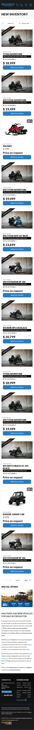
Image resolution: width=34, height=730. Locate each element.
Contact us (4, 658)
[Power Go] (17, 723)
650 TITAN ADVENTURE (14, 100)
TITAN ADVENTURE (12, 54)
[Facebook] (25, 700)
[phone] (21, 4)
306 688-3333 (8, 695)
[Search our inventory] (17, 4)
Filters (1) (10, 23)
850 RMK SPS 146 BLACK (15, 328)
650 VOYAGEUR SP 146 (14, 282)
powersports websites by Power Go (24, 718)
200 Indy (7, 146)
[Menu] (31, 5)
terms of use (9, 713)
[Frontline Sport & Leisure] (7, 5)
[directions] (26, 4)
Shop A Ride (11, 720)
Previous (9, 580)
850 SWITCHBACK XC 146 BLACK (15, 467)
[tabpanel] (24, 690)
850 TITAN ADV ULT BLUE (15, 236)
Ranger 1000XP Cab (13, 514)
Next (26, 580)
